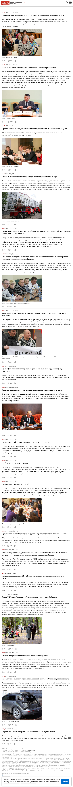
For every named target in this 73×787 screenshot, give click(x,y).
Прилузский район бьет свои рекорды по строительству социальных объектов (34, 534)
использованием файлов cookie (28, 782)
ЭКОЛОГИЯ (14, 126)
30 (5, 170)
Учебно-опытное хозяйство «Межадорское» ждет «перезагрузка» (29, 68)
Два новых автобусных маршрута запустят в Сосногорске (26, 442)
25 (5, 61)
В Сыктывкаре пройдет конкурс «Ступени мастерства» (25, 656)
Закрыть (65, 781)
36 (5, 649)
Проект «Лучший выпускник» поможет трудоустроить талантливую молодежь (35, 129)
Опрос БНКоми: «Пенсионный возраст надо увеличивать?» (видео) (29, 597)
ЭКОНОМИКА (15, 254)
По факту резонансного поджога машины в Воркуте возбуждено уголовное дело (35, 679)
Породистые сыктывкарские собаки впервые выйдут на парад (28, 732)
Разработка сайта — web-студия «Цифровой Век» (15, 773)
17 (5, 306)
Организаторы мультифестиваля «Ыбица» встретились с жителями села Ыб (33, 15)
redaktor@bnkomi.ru (30, 750)
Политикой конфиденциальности (11, 782)
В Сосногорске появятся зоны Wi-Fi (16, 484)
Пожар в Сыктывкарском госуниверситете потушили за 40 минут (29, 177)
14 (5, 362)
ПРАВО (14, 366)
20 (5, 250)
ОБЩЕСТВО (15, 12)
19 (5, 122)
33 (5, 725)
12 (5, 569)
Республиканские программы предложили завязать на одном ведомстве (32, 390)
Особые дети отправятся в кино (15, 463)
